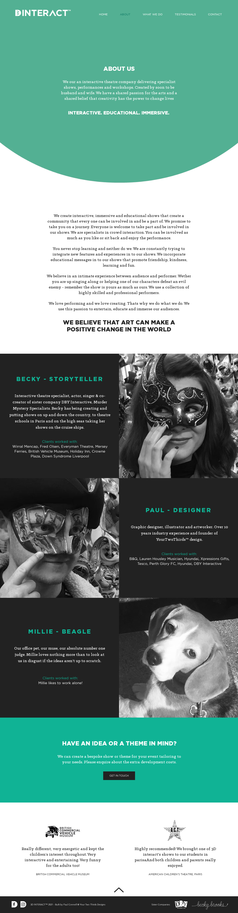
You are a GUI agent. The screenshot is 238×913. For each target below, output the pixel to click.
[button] (153, 14)
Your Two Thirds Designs (92, 904)
